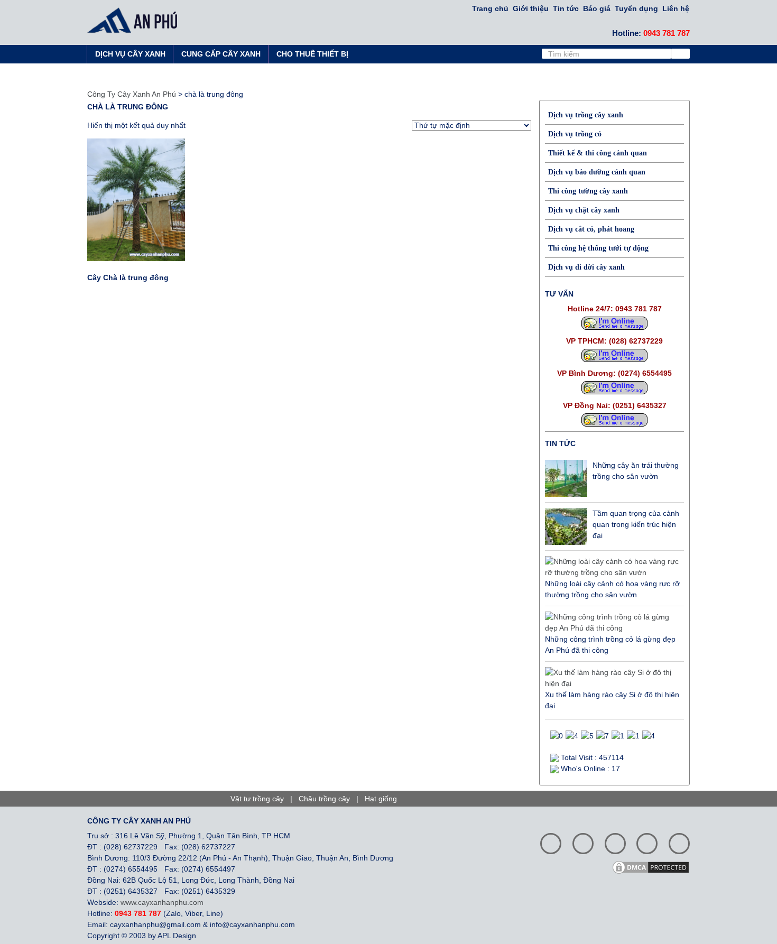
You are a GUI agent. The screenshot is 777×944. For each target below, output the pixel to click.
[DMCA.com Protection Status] (654, 866)
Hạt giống (381, 798)
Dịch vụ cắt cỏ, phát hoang (591, 229)
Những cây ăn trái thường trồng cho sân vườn (636, 470)
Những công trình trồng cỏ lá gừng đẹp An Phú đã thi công (610, 644)
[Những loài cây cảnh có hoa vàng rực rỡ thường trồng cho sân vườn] (612, 567)
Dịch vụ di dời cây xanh (586, 267)
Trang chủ (490, 8)
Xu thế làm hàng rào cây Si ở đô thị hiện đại (612, 700)
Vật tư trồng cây (257, 798)
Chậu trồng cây (324, 798)
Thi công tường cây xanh (588, 191)
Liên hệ (675, 8)
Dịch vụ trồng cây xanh (585, 115)
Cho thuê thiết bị (312, 54)
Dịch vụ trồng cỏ (575, 134)
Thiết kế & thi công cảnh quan (597, 153)
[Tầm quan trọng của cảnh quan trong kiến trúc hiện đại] (566, 526)
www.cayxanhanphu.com (162, 902)
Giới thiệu (531, 8)
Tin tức (566, 8)
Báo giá (596, 8)
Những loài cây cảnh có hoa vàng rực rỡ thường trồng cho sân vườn (612, 589)
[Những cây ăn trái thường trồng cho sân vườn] (566, 478)
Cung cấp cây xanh (221, 54)
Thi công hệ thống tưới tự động (598, 248)
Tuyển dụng (636, 8)
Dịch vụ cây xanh (130, 54)
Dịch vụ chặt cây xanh (583, 210)
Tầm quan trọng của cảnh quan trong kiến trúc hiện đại (636, 524)
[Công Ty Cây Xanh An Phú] (135, 20)
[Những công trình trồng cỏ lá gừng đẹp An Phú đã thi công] (612, 623)
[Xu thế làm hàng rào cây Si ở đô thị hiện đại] (612, 678)
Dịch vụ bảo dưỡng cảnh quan (596, 172)
